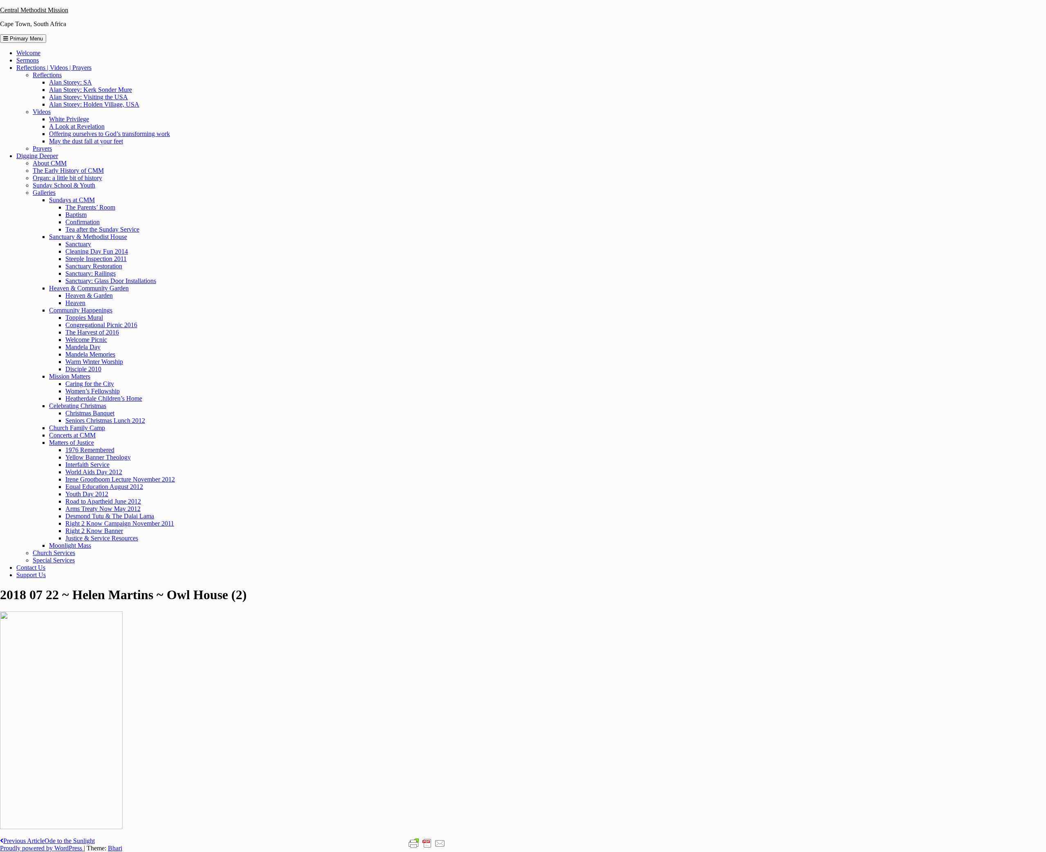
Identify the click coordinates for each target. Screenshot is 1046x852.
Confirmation (82, 222)
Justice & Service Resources (101, 538)
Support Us (31, 574)
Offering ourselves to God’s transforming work (109, 133)
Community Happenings (80, 310)
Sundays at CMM (72, 199)
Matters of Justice (71, 442)
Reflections (47, 74)
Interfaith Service (87, 464)
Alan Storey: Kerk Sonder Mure (90, 89)
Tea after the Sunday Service (102, 229)
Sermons (27, 60)
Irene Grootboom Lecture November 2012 (120, 479)
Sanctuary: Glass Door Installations (110, 280)
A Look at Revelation (77, 126)
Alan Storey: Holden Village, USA (94, 104)
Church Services (54, 552)
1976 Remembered (89, 449)
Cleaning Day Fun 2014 (96, 251)
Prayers (42, 148)
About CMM (50, 163)
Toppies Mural (84, 317)
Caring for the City (89, 383)
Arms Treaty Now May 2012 (103, 508)
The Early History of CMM (68, 170)
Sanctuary (78, 244)
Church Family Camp (77, 427)
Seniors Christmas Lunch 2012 (105, 420)
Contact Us (30, 567)
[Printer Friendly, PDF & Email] (427, 843)
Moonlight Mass (70, 545)
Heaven (75, 302)
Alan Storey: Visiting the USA (88, 97)
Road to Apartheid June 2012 (103, 501)
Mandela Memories (90, 354)
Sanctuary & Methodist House (88, 236)
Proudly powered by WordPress (42, 848)
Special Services (54, 560)
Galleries (44, 192)
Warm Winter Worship (94, 361)
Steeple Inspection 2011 (96, 258)
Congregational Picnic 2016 (101, 324)
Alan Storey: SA (70, 82)
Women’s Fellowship (92, 391)
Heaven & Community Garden (89, 288)
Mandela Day (83, 346)
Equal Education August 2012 (104, 486)
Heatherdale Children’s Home (103, 398)
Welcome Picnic (86, 339)
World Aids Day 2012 (93, 471)
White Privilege (69, 119)
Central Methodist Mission (34, 10)
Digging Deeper (37, 155)
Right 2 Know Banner (94, 530)
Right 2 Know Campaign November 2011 (119, 523)
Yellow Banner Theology (98, 457)
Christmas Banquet (89, 413)
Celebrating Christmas (77, 405)
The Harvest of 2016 (92, 332)
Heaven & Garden (89, 295)
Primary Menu (25, 39)
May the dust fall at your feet (86, 141)
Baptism (76, 214)
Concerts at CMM (72, 435)
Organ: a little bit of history (67, 177)
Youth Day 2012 (86, 494)
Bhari (115, 848)
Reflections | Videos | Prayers (54, 67)
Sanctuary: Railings (90, 273)
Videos (42, 111)
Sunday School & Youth (64, 185)
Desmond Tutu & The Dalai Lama (109, 516)
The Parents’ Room (90, 207)
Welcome (28, 52)
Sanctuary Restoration (93, 266)
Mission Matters (69, 376)
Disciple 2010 (83, 369)
